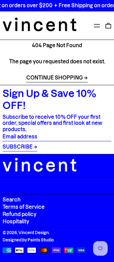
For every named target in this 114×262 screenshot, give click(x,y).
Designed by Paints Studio (28, 240)
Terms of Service (24, 207)
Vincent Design (33, 232)
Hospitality (16, 221)
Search (12, 199)
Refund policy (19, 214)
